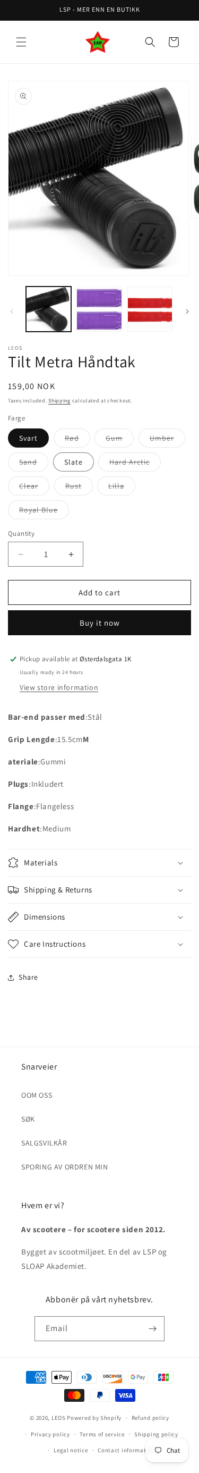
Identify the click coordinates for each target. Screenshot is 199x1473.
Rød (77, 440)
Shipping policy (156, 1434)
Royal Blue (44, 511)
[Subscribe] (152, 1328)
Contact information (126, 1450)
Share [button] (28, 977)
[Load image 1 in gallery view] (48, 309)
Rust (79, 488)
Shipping (59, 400)
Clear (34, 488)
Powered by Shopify (94, 1417)
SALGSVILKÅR (44, 1143)
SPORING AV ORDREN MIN (64, 1167)
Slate (73, 462)
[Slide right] (187, 311)
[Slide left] (11, 311)
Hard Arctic (135, 464)
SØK (28, 1119)
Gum (120, 440)
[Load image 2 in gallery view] (99, 309)
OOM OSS (36, 1095)
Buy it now (100, 623)
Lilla (121, 488)
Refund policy (150, 1417)
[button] (21, 42)
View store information (59, 687)
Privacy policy (50, 1434)
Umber (167, 440)
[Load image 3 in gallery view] (149, 309)
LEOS (58, 1417)
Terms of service (102, 1434)
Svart (28, 438)
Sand (33, 464)
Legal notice (71, 1450)
